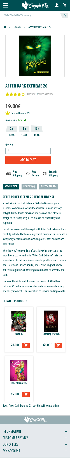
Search (17, 27)
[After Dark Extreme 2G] (35, 56)
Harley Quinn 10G (19, 383)
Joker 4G (19, 334)
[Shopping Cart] (64, 5)
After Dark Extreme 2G (39, 27)
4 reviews (31, 94)
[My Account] (58, 5)
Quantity (9, 144)
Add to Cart (28, 160)
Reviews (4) (29, 186)
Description (11, 186)
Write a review (45, 94)
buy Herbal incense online (46, 406)
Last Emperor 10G (51, 334)
